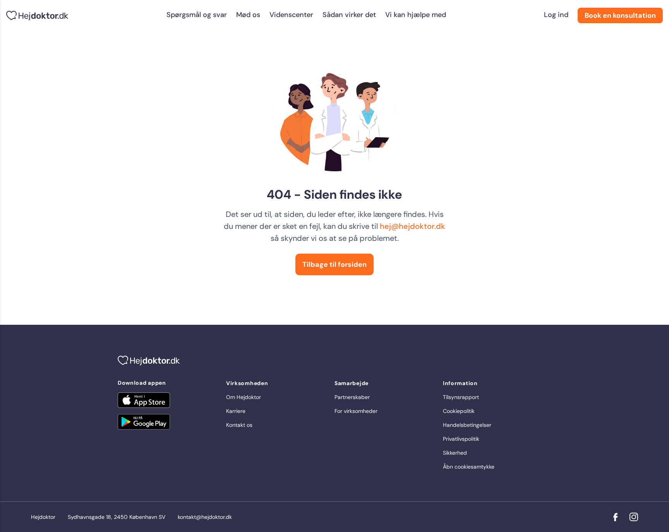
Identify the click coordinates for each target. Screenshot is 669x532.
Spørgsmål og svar (196, 14)
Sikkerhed (455, 452)
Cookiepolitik (459, 411)
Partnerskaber (352, 397)
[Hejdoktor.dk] (37, 15)
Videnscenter (291, 14)
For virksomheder (355, 411)
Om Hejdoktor (243, 397)
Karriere (235, 411)
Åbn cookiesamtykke (468, 466)
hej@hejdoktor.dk (412, 226)
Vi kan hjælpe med (415, 14)
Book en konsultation (620, 15)
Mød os (248, 14)
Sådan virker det (349, 14)
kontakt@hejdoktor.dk (205, 516)
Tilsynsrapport (461, 397)
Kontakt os (239, 424)
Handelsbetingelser (467, 424)
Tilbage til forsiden (334, 264)
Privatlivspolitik (461, 438)
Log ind (556, 14)
